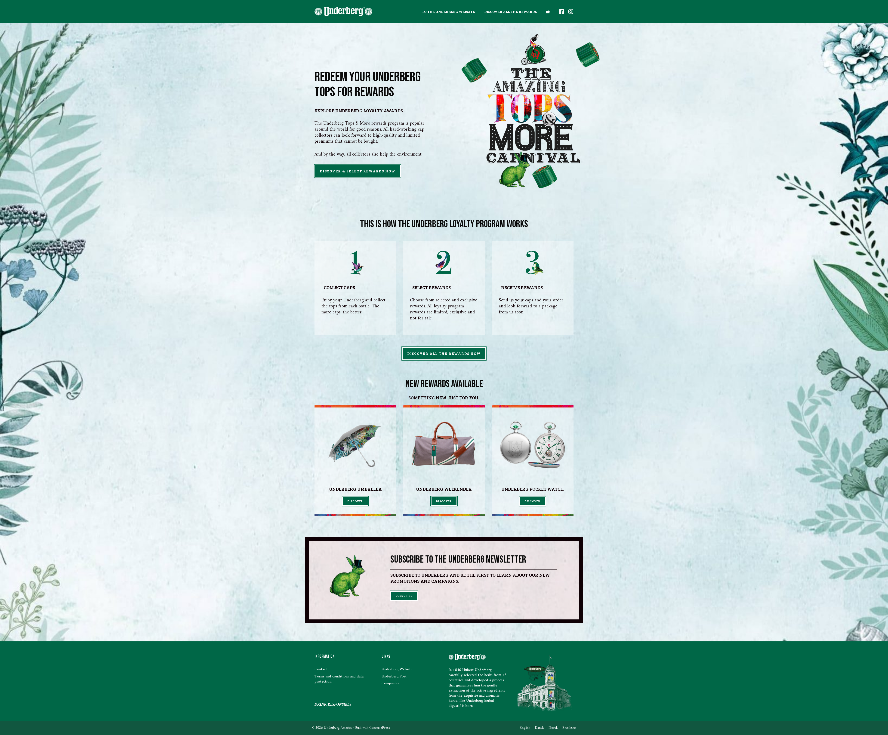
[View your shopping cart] (547, 11)
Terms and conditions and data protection (339, 679)
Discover (355, 501)
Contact (320, 669)
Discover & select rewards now (357, 170)
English (525, 728)
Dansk (539, 728)
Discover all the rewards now (444, 353)
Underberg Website (397, 669)
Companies (390, 683)
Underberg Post (394, 676)
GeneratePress (379, 728)
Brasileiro (569, 728)
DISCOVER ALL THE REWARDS (510, 11)
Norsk (553, 728)
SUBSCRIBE (404, 595)
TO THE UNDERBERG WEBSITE (448, 11)
